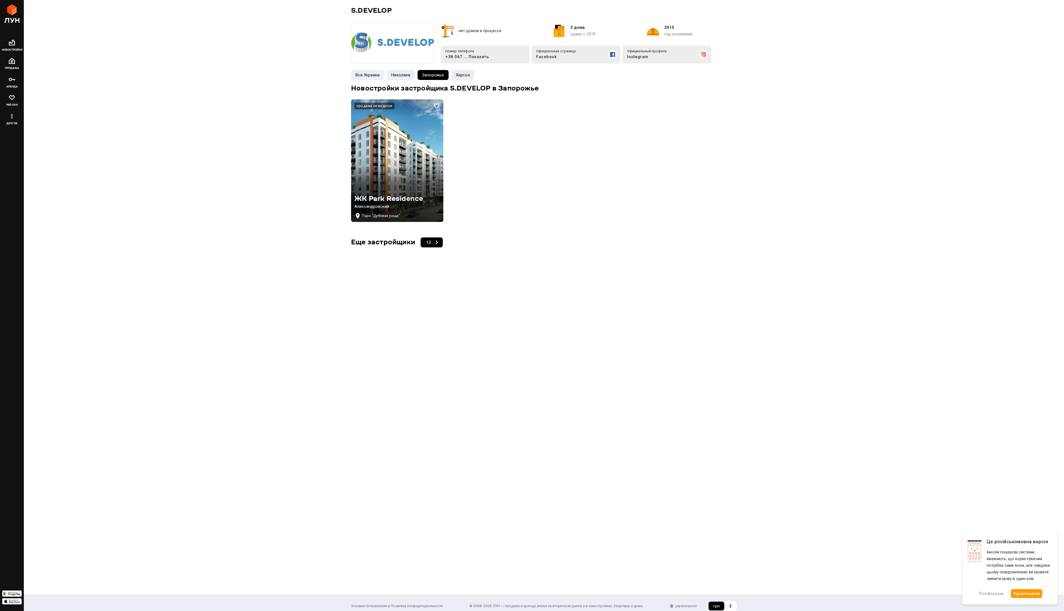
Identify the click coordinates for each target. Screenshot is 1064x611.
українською (686, 606)
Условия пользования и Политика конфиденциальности (397, 606)
